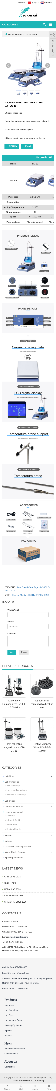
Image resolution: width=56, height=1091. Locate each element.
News (8, 1043)
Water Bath (11, 824)
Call (21, 1089)
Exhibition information (14, 1048)
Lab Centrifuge (12, 782)
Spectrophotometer (14, 857)
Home (11, 34)
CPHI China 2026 (12, 876)
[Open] (52, 44)
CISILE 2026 (10, 883)
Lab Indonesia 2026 (13, 895)
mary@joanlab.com (18, 937)
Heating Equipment (14, 812)
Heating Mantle (13, 829)
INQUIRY (12, 146)
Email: (10, 621)
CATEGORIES (10, 24)
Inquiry (35, 1089)
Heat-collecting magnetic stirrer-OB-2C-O (14, 747)
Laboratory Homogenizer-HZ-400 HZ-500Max (14, 704)
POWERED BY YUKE (26, 1080)
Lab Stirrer (31, 34)
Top (49, 1089)
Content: (11, 633)
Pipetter (8, 835)
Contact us (9, 1067)
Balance (9, 841)
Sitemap (41, 1080)
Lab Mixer (9, 776)
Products (20, 34)
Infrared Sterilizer (14, 820)
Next (47, 65)
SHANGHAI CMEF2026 (15, 902)
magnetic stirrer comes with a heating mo (42, 704)
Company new (11, 1053)
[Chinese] (32, 2)
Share (7, 1089)
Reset (24, 652)
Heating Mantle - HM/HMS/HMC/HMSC (30, 595)
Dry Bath (10, 815)
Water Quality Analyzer (15, 852)
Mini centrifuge (13, 785)
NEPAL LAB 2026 (12, 889)
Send (11, 652)
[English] (46, 2)
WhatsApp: (13, 610)
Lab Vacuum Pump (14, 806)
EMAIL (28, 146)
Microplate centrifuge (16, 794)
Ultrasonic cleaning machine (18, 846)
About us (10, 1061)
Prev (8, 65)
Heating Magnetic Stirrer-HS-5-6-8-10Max (42, 747)
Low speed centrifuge (16, 790)
